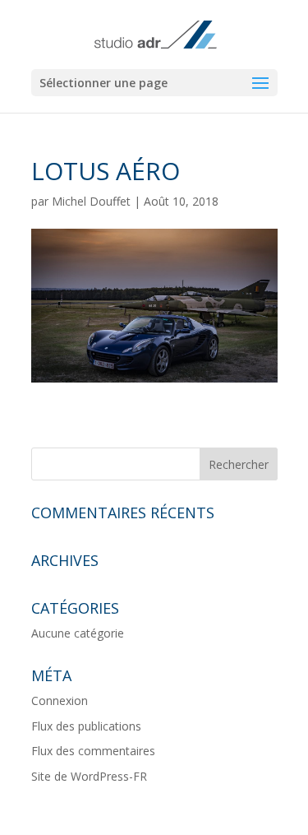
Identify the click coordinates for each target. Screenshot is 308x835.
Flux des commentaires (93, 750)
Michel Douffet (91, 201)
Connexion (59, 700)
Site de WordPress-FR (89, 776)
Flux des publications (86, 726)
